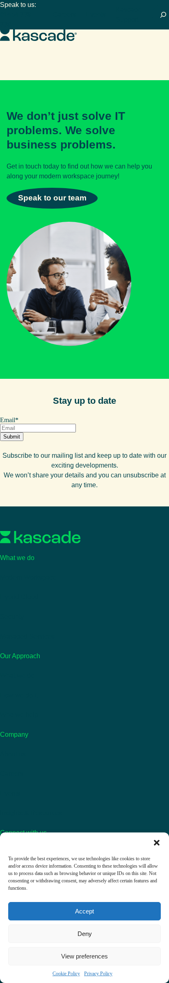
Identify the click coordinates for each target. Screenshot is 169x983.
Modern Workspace (28, 577)
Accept (84, 911)
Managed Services (27, 636)
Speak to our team (52, 197)
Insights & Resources (31, 813)
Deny (85, 933)
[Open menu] (164, 35)
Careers (64, 14)
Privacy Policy (98, 973)
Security (12, 616)
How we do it (19, 695)
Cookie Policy (66, 973)
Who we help (19, 714)
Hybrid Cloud (19, 597)
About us (13, 754)
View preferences (84, 956)
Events (96, 14)
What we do (17, 675)
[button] (157, 843)
